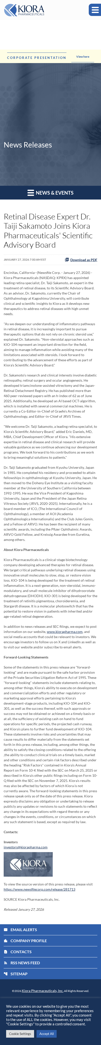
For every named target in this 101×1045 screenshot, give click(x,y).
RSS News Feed (22, 962)
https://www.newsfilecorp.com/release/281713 (39, 889)
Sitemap (15, 973)
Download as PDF (83, 260)
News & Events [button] (54, 193)
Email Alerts (20, 929)
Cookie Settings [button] (20, 1034)
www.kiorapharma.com (65, 632)
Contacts (18, 951)
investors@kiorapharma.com (26, 847)
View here (82, 56)
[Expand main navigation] (95, 10)
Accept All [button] (46, 1034)
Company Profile (25, 940)
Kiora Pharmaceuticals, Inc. (42, 991)
